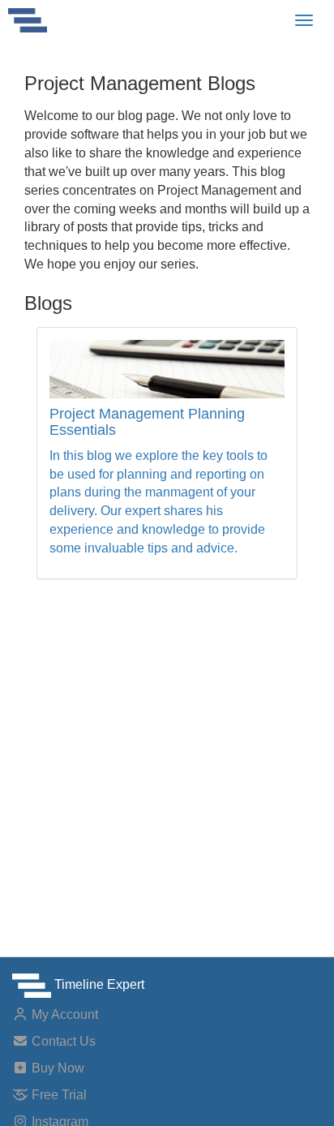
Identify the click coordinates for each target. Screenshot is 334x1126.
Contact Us (62, 1041)
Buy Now (56, 1068)
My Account (63, 1014)
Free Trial (57, 1095)
